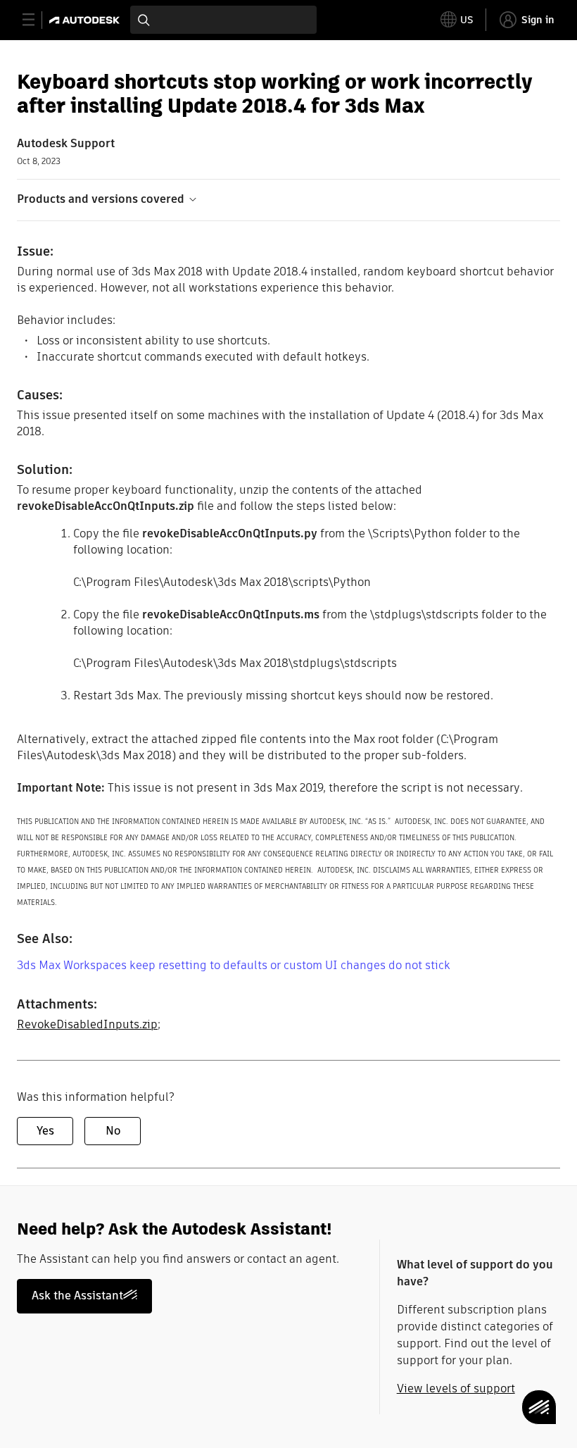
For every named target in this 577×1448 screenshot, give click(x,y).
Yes (45, 1131)
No (113, 1131)
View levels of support (456, 1388)
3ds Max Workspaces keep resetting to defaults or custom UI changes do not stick (233, 965)
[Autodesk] (86, 20)
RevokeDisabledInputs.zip (87, 1024)
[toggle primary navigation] (36, 20)
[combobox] (223, 20)
